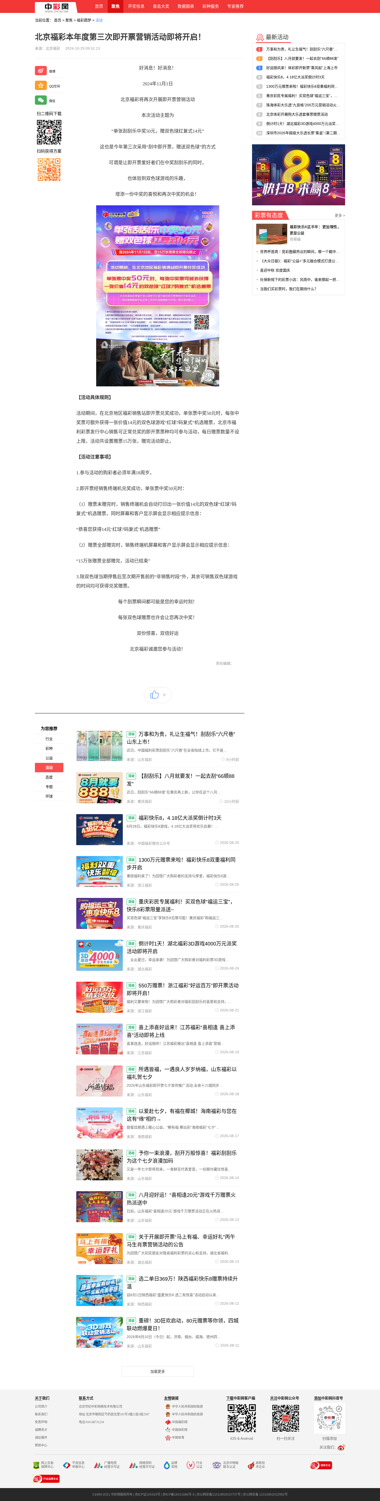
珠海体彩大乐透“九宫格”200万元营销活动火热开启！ (303, 105)
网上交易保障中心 (47, 1465)
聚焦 (69, 20)
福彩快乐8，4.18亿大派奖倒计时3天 (295, 77)
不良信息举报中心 (78, 1465)
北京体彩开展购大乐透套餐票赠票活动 (297, 114)
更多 (340, 215)
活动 (99, 20)
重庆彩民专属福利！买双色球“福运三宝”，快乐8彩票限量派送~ (303, 96)
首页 (57, 20)
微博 (52, 71)
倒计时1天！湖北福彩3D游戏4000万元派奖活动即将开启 (303, 124)
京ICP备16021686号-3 (178, 1494)
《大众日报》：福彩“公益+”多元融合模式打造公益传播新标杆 (300, 261)
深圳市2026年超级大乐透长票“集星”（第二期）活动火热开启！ (303, 133)
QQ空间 (54, 86)
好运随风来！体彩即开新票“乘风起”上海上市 (302, 68)
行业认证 (199, 1465)
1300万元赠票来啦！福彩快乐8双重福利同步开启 (303, 86)
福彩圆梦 (84, 20)
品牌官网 (174, 1465)
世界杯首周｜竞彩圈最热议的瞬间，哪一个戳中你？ (300, 252)
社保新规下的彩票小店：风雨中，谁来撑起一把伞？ (300, 279)
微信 (52, 101)
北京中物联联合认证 (231, 1465)
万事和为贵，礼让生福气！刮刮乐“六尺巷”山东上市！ (303, 49)
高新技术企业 (260, 1465)
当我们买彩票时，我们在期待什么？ (289, 289)
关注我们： (329, 1447)
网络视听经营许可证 (147, 1465)
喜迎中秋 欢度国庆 (275, 270)
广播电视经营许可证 (112, 1465)
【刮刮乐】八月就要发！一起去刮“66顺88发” (302, 58)
